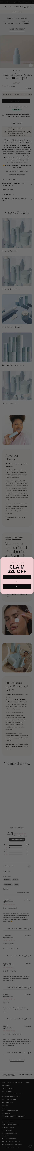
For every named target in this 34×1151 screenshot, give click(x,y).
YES (17, 577)
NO (17, 586)
